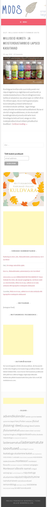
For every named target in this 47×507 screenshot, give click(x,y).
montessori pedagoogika (30, 465)
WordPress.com (26, 503)
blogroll (12, 421)
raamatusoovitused (24, 481)
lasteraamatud (12, 442)
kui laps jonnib (17, 438)
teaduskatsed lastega (8, 488)
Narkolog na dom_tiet (10, 257)
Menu (25, 22)
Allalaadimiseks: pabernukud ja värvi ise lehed (24, 271)
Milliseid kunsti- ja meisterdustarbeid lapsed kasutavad (21, 43)
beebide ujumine (30, 417)
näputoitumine (31, 477)
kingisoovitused (24, 434)
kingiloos (13, 434)
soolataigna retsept (21, 485)
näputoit (18, 477)
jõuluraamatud (11, 430)
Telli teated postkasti (13, 154)
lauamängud (23, 449)
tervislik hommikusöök (23, 488)
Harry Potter (20, 421)
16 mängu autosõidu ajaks (15, 265)
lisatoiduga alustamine (14, 453)
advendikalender (14, 416)
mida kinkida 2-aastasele (26, 457)
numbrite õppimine (17, 473)
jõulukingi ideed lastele (31, 426)
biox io (5, 271)
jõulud (35, 421)
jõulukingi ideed (12, 425)
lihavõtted (31, 449)
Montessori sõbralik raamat (17, 468)
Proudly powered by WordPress (19, 501)
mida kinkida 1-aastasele (11, 457)
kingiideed (6, 435)
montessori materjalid (16, 465)
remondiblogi (9, 484)
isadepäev (28, 421)
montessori (22, 461)
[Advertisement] (23, 228)
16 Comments (18, 54)
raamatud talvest (10, 480)
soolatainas (32, 484)
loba (33, 454)
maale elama (38, 454)
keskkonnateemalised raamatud (30, 431)
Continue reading (19, 124)
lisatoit (29, 453)
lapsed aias (24, 438)
